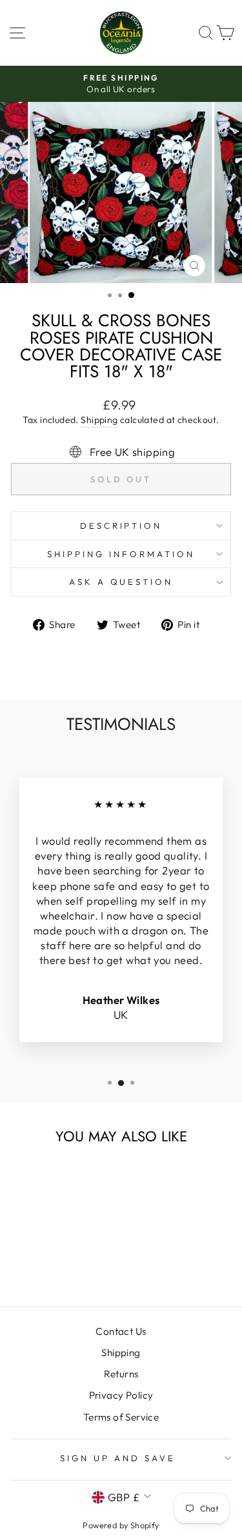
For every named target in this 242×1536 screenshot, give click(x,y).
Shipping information (121, 554)
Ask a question (121, 581)
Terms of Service (121, 1417)
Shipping (99, 420)
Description (121, 525)
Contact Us (121, 1331)
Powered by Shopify (121, 1525)
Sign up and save (118, 1458)
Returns (121, 1374)
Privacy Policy (121, 1395)
